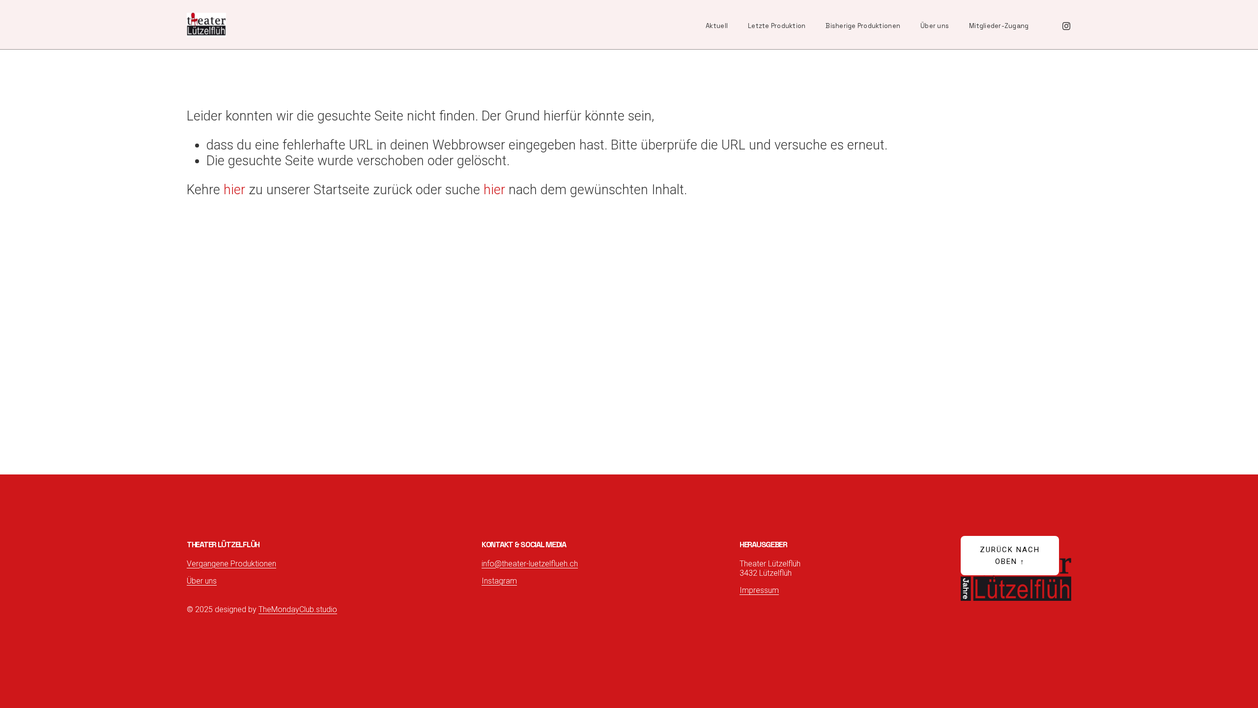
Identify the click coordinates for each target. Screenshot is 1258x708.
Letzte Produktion (776, 26)
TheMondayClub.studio (297, 609)
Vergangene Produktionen (231, 563)
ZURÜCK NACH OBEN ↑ (1010, 555)
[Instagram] (1066, 25)
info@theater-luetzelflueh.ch (530, 563)
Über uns (934, 26)
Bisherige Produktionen (863, 26)
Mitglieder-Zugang (999, 26)
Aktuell (717, 26)
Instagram (499, 581)
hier (234, 190)
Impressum (759, 590)
